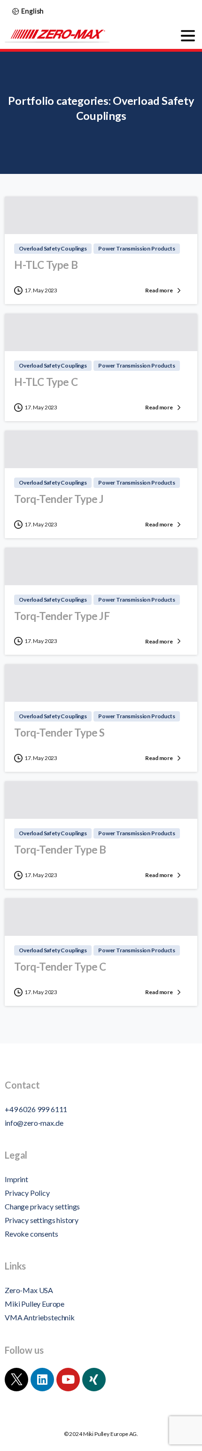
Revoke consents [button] (31, 1233)
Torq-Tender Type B (60, 849)
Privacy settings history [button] (41, 1220)
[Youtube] (68, 1379)
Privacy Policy (27, 1192)
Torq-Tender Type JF (62, 616)
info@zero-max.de (34, 1122)
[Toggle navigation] (188, 36)
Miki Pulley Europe (34, 1303)
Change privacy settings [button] (42, 1206)
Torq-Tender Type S (59, 732)
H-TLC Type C (46, 382)
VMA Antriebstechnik (40, 1317)
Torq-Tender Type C (60, 966)
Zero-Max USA (29, 1290)
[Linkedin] (42, 1379)
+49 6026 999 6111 (36, 1109)
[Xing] (94, 1379)
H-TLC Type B (46, 265)
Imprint (16, 1179)
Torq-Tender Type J (59, 499)
